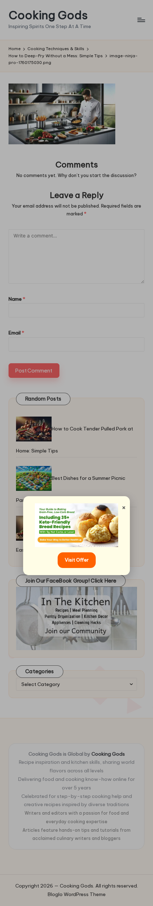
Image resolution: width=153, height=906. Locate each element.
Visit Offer (77, 560)
